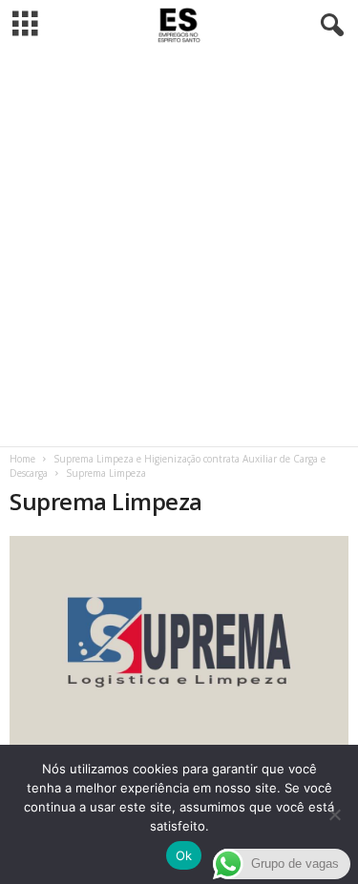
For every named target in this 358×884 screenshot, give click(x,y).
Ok (184, 855)
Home (22, 458)
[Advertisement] (179, 248)
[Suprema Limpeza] (179, 643)
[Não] (334, 814)
